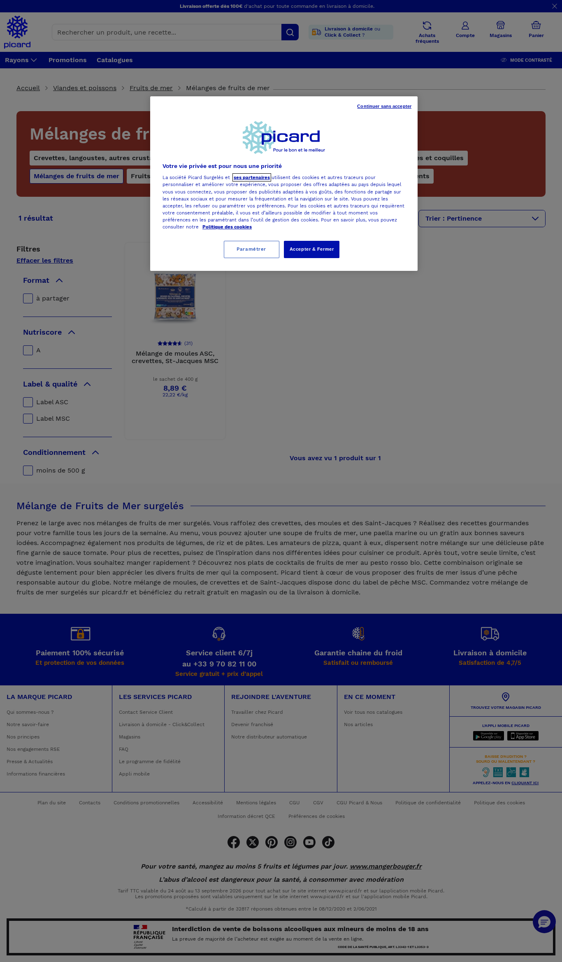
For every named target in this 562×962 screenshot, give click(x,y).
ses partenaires (252, 177)
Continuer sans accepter (384, 106)
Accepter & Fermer (312, 249)
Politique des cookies (227, 227)
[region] (284, 183)
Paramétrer (251, 249)
